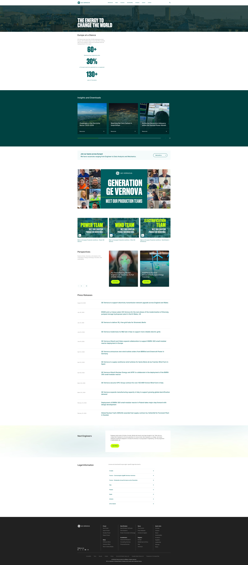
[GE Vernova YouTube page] (86, 549)
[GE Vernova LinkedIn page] (79, 549)
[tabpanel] (92, 118)
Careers (157, 530)
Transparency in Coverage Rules (152, 556)
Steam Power (106, 535)
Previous (165, 138)
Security (100, 556)
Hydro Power (106, 530)
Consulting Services (125, 542)
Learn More (115, 281)
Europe (139, 539)
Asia (139, 544)
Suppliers (157, 540)
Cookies (106, 556)
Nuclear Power (106, 533)
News (156, 546)
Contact (157, 528)
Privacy (112, 556)
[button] (115, 282)
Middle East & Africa (143, 542)
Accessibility (88, 556)
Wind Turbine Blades (108, 546)
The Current (141, 528)
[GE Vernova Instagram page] (83, 549)
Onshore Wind (106, 544)
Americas (140, 546)
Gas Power (105, 528)
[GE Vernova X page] (81, 549)
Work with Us (158, 155)
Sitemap (157, 544)
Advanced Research (125, 539)
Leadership (158, 542)
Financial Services (124, 544)
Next (170, 138)
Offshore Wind (106, 542)
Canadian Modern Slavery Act (138, 556)
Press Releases (141, 530)
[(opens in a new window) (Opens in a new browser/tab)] (89, 549)
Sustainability (158, 535)
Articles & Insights (142, 533)
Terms (95, 556)
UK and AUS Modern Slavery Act (122, 556)
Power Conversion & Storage (127, 533)
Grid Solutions (123, 530)
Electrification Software (126, 528)
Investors (157, 537)
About (156, 533)
